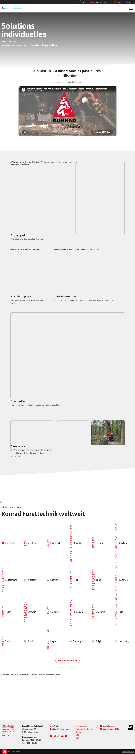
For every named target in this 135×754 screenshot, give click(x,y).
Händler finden (66, 660)
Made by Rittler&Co (128, 752)
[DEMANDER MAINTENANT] (4, 751)
